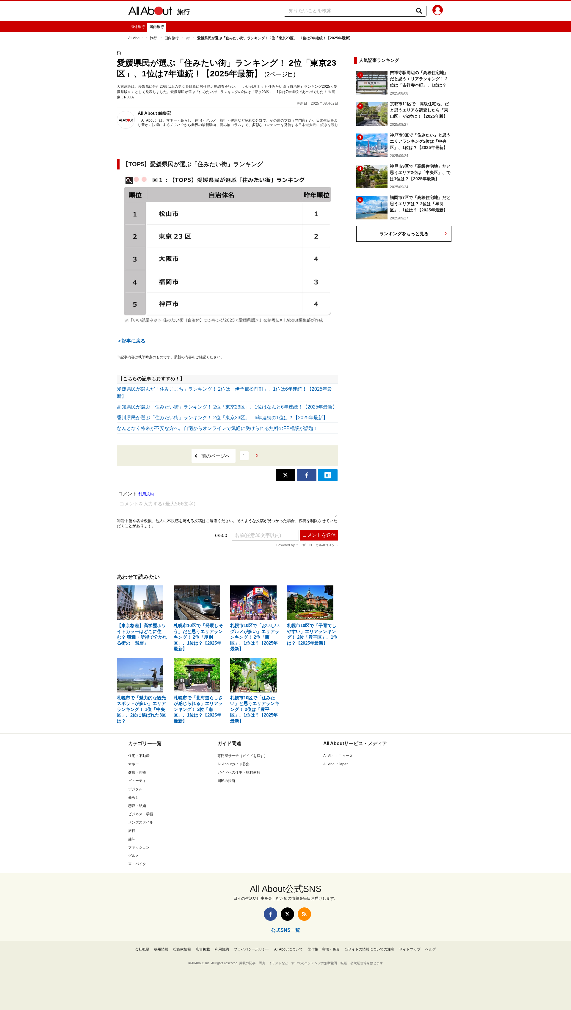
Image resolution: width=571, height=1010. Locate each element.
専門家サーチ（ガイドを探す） (242, 756)
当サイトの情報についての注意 (369, 949)
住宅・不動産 (139, 756)
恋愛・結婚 (137, 806)
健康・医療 (137, 772)
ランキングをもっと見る (404, 233)
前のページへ (215, 455)
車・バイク (137, 864)
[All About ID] (437, 11)
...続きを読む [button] (328, 125)
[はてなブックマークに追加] (328, 475)
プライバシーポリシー (251, 949)
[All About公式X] (287, 914)
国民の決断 (226, 781)
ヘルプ (430, 949)
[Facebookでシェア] (306, 475)
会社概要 (142, 949)
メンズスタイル (140, 822)
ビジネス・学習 (140, 814)
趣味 (131, 839)
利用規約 (222, 949)
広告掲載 (203, 949)
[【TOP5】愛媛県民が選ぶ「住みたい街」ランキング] (227, 253)
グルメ (133, 856)
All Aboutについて (288, 949)
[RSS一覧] (304, 914)
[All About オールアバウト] (150, 12)
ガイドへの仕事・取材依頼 (238, 772)
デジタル (135, 789)
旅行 (183, 11)
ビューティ (137, 781)
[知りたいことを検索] (419, 11)
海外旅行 (138, 27)
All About (135, 38)
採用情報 (161, 949)
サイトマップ (410, 949)
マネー (133, 764)
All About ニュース (338, 756)
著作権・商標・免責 (324, 949)
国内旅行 (157, 27)
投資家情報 (182, 949)
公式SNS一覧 (285, 930)
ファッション (139, 847)
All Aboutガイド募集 (233, 764)
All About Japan (336, 764)
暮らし (133, 797)
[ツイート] (285, 475)
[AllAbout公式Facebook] (270, 914)
